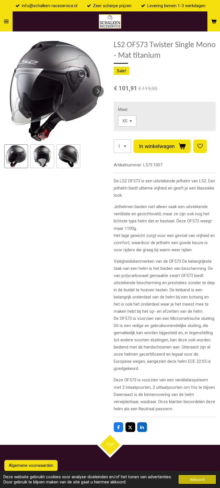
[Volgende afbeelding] (98, 91)
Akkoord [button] (197, 479)
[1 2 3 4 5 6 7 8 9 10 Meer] (122, 146)
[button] (16, 156)
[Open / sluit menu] (6, 21)
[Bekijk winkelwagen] (213, 21)
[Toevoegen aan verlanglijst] (200, 146)
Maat (122, 109)
